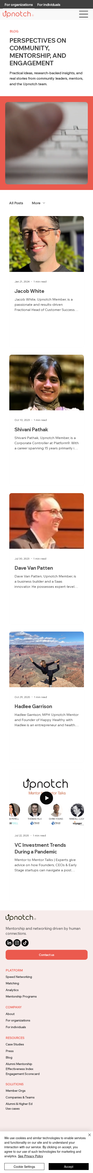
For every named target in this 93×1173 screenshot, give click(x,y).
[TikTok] (25, 942)
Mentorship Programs (21, 996)
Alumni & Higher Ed (19, 1104)
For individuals (16, 1027)
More (36, 203)
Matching (12, 983)
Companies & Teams (20, 1097)
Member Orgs (16, 1091)
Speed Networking (19, 977)
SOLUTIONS (15, 1084)
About (10, 1014)
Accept (68, 1166)
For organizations (18, 1020)
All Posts (16, 203)
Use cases (13, 1108)
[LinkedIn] (9, 942)
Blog (9, 1057)
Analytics (12, 990)
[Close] (87, 1137)
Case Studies (15, 1044)
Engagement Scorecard (23, 1074)
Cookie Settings (24, 1166)
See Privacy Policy (30, 1156)
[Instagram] (17, 942)
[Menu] (83, 14)
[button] (47, 955)
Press (10, 1051)
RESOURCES (15, 1038)
